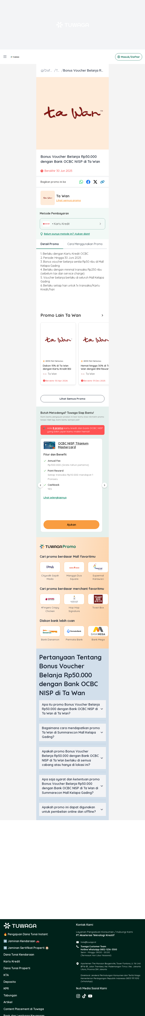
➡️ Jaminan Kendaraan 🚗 (21, 941)
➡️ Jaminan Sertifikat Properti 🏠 (26, 948)
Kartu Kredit (12, 961)
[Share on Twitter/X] (95, 182)
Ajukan (71, 524)
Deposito (10, 981)
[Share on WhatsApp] (81, 182)
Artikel (8, 1002)
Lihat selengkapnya (55, 497)
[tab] (49, 244)
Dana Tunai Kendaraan (19, 954)
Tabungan (10, 995)
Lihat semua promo (68, 200)
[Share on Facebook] (88, 182)
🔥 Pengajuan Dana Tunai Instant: (26, 934)
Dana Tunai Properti (17, 968)
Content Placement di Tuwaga (24, 1009)
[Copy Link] (102, 182)
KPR (6, 988)
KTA (6, 975)
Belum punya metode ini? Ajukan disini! (67, 233)
